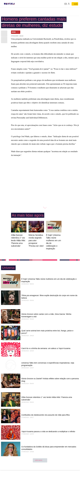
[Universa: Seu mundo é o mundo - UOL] (9, 4)
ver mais (38, 460)
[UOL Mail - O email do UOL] (65, 4)
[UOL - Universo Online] (16, 4)
